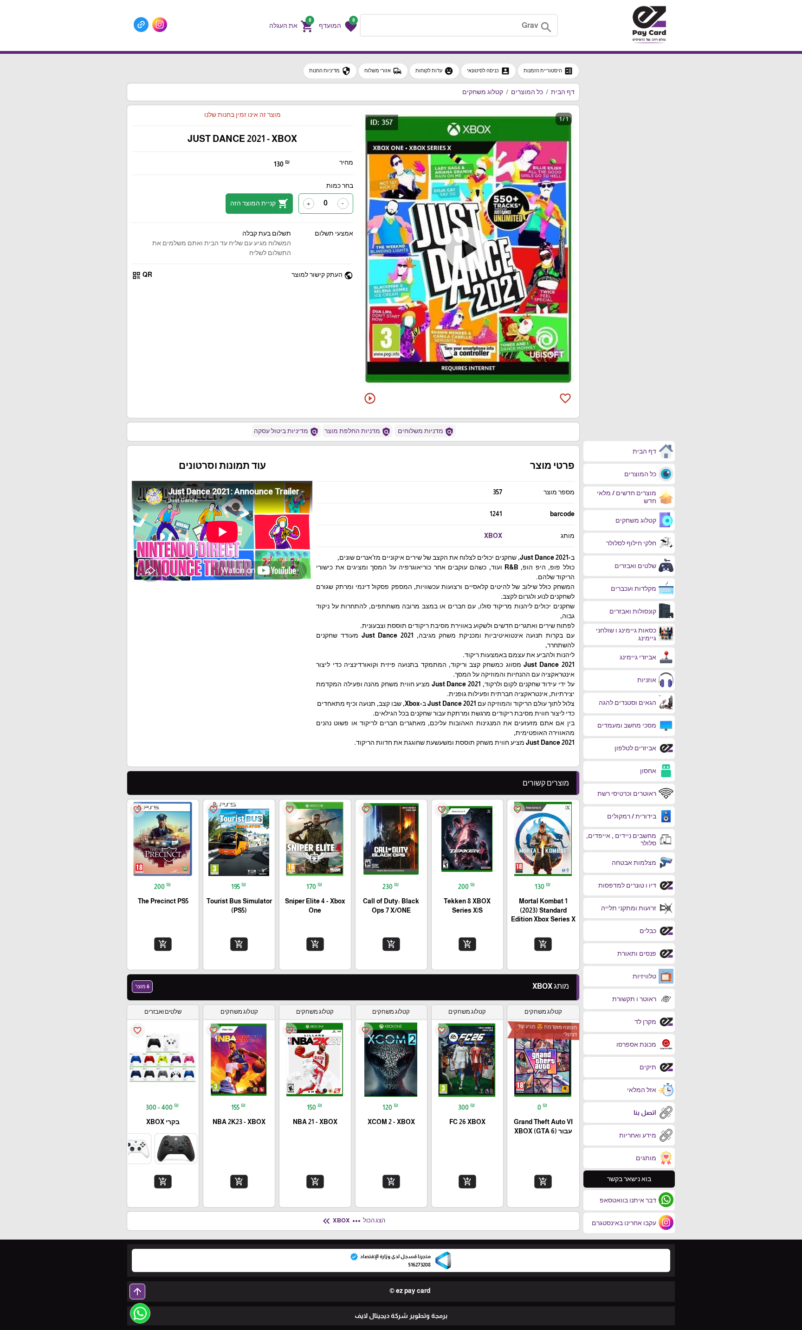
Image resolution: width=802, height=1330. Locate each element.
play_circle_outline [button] (369, 398)
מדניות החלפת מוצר (357, 431)
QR (142, 275)
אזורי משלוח (383, 71)
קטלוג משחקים (482, 92)
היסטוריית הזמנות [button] (548, 71)
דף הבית (563, 92)
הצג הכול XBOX (353, 1221)
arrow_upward (137, 1291)
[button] (338, 25)
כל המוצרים (527, 92)
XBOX (493, 535)
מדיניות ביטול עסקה (286, 431)
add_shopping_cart (543, 944)
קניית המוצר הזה (259, 203)
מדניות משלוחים (425, 431)
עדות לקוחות (434, 71)
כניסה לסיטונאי (488, 71)
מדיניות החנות (330, 71)
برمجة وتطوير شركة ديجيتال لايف (401, 1315)
